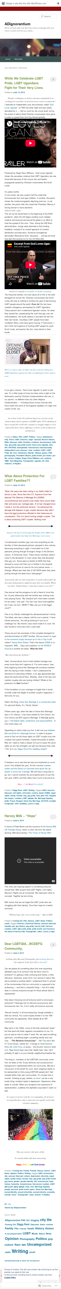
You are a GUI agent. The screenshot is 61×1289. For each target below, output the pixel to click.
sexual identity (11, 1192)
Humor (47, 1170)
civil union (26, 793)
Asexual (43, 962)
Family (26, 1170)
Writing (31, 790)
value (31, 1194)
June (30, 450)
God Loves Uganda (40, 444)
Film (20, 436)
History (31, 920)
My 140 (8, 1204)
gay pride (13, 444)
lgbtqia (31, 798)
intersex (23, 450)
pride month (37, 455)
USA (47, 460)
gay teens (9, 1181)
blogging (35, 1220)
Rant (17, 1244)
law (6, 798)
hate (51, 444)
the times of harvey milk (15, 931)
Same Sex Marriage (32, 801)
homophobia (22, 447)
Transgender (28, 460)
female (25, 1178)
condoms (35, 442)
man (32, 1186)
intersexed (37, 1184)
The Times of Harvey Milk (40, 832)
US (43, 460)
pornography (10, 455)
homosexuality (46, 447)
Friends (33, 1170)
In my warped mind (13, 1233)
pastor (45, 452)
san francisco (49, 928)
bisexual (13, 442)
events (49, 1224)
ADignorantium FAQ (15, 1220)
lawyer (11, 798)
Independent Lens (12, 450)
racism (11, 458)
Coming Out (18, 920)
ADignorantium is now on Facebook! (22, 1261)
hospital (52, 795)
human (7, 1184)
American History (32, 923)
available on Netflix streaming (39, 291)
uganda (38, 460)
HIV (6, 447)
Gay (6, 444)
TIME (7, 460)
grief (42, 795)
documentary (45, 442)
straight (52, 801)
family (13, 795)
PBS (50, 452)
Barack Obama (48, 439)
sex (42, 458)
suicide (8, 1194)
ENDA (47, 642)
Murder (31, 452)
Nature (42, 1233)
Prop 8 (12, 801)
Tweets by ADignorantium (15, 1207)
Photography (27, 1239)
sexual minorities (25, 1192)
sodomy (47, 458)
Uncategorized (39, 1244)
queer (32, 1189)
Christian (26, 442)
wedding (23, 803)
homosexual (33, 447)
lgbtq (16, 1186)
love (15, 452)
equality (8, 926)
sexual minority (39, 1192)
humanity (15, 1184)
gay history (20, 926)
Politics (32, 436)
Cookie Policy (10, 1277)
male (27, 1186)
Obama (38, 452)
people (7, 1189)
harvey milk (40, 926)
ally (6, 1176)
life (11, 452)
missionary (22, 452)
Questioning (41, 959)
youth (7, 923)
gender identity (27, 1181)
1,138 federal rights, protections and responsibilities (30, 720)
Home (7, 59)
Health (30, 1228)
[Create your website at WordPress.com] (30, 3)
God (38, 795)
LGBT (25, 436)
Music (35, 1233)
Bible (7, 442)
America (24, 439)
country (35, 793)
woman (38, 1194)
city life (46, 1219)
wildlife (8, 1252)
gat (13, 926)
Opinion (13, 1173)
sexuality (51, 1192)
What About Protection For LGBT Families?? (25, 478)
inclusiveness (26, 1184)
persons (14, 1189)
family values (16, 1178)
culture (27, 1176)
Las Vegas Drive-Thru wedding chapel (30, 748)
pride (7, 801)
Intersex (50, 959)
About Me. (19, 59)
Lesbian (36, 450)
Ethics (15, 436)
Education (34, 1224)
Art (28, 1220)
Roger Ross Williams (31, 458)
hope (51, 1181)
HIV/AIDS (12, 447)
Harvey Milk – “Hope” (21, 815)
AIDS (17, 439)
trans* (38, 1078)
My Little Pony (16, 1046)
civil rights (17, 793)
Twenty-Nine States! (20, 642)
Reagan (19, 801)
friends (19, 795)
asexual (37, 439)
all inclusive (48, 1173)
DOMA (47, 793)
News (43, 920)
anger (30, 439)
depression (35, 1176)
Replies (17, 463)
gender (17, 1181)
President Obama (23, 455)
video (39, 931)
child (20, 442)
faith (54, 442)
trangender (9, 803)
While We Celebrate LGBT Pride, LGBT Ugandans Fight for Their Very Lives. (24, 83)
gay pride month (24, 444)
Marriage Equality (45, 798)
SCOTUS (44, 801)
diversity (45, 1176)
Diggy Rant (17, 790)
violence (8, 463)
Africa (11, 439)
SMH (23, 1244)
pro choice (47, 455)
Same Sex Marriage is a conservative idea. (37, 701)
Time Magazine (16, 460)
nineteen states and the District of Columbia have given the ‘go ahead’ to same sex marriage (28, 768)
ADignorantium (17, 23)
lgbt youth (22, 928)
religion (18, 458)
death (41, 793)
